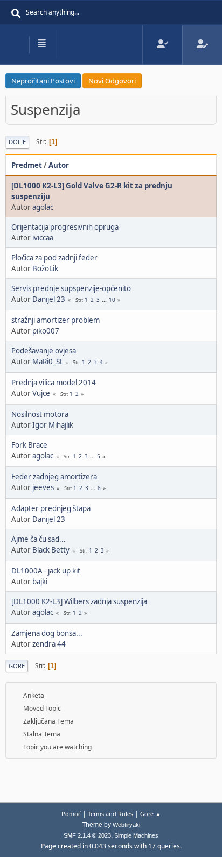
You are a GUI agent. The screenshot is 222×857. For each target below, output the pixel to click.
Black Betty (51, 550)
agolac (42, 207)
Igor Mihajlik (52, 425)
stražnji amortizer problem (55, 320)
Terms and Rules (110, 814)
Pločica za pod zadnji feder (54, 258)
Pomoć (71, 814)
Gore (17, 666)
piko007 (45, 331)
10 (112, 299)
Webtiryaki (126, 824)
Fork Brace (29, 445)
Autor (58, 165)
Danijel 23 (48, 299)
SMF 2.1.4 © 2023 (87, 835)
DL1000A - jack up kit (45, 571)
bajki (39, 581)
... (105, 299)
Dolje (17, 142)
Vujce (41, 393)
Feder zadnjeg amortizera (54, 476)
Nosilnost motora (39, 414)
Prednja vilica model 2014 (53, 382)
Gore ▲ (150, 814)
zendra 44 (49, 644)
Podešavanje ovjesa (43, 351)
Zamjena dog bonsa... (46, 633)
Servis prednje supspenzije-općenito (71, 288)
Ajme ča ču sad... (38, 539)
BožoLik (45, 268)
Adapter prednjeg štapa (51, 508)
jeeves (43, 487)
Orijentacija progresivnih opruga (65, 227)
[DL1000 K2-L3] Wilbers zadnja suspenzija (79, 601)
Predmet (26, 165)
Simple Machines (136, 835)
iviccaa (42, 238)
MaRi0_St (47, 361)
